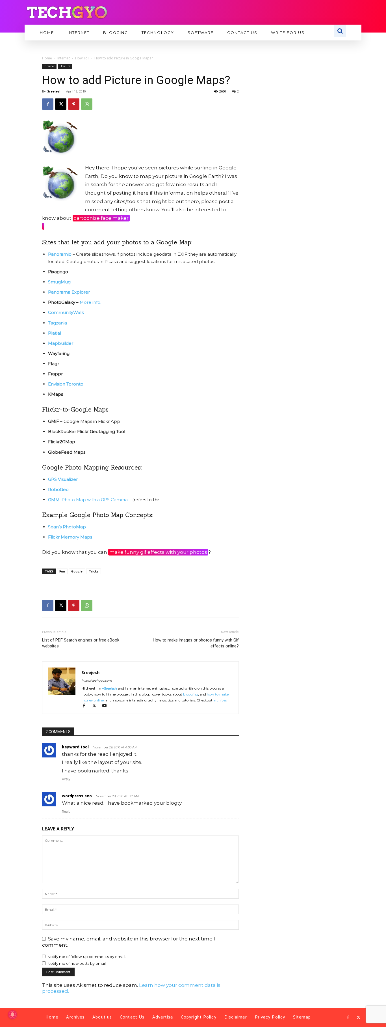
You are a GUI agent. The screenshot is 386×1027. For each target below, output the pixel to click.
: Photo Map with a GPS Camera (88, 499)
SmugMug (59, 282)
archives (220, 700)
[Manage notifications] (12, 1014)
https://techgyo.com (96, 680)
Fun (62, 571)
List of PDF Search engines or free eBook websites (80, 643)
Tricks (93, 571)
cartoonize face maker (101, 218)
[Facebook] (47, 104)
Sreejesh (54, 91)
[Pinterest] (73, 104)
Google (77, 571)
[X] (60, 104)
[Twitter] (358, 1018)
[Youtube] (106, 706)
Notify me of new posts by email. (77, 963)
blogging (190, 694)
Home (47, 58)
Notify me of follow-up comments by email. (86, 956)
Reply (66, 779)
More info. (90, 302)
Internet (63, 58)
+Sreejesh (109, 688)
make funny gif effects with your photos (158, 552)
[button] (340, 31)
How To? (82, 58)
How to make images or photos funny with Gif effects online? (196, 643)
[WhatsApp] (86, 104)
